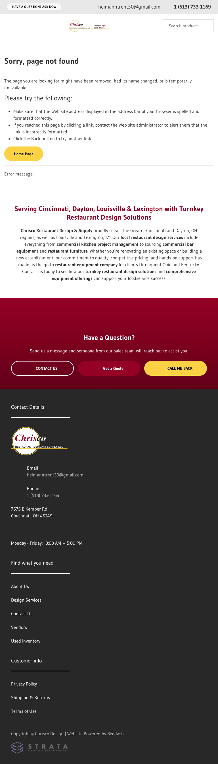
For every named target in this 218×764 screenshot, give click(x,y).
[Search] (206, 25)
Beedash (115, 733)
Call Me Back (179, 368)
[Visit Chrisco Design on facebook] (13, 529)
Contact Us (47, 368)
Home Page (23, 153)
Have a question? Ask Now (34, 7)
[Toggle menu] (10, 25)
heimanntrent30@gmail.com (55, 475)
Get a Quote (113, 368)
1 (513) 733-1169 (43, 495)
